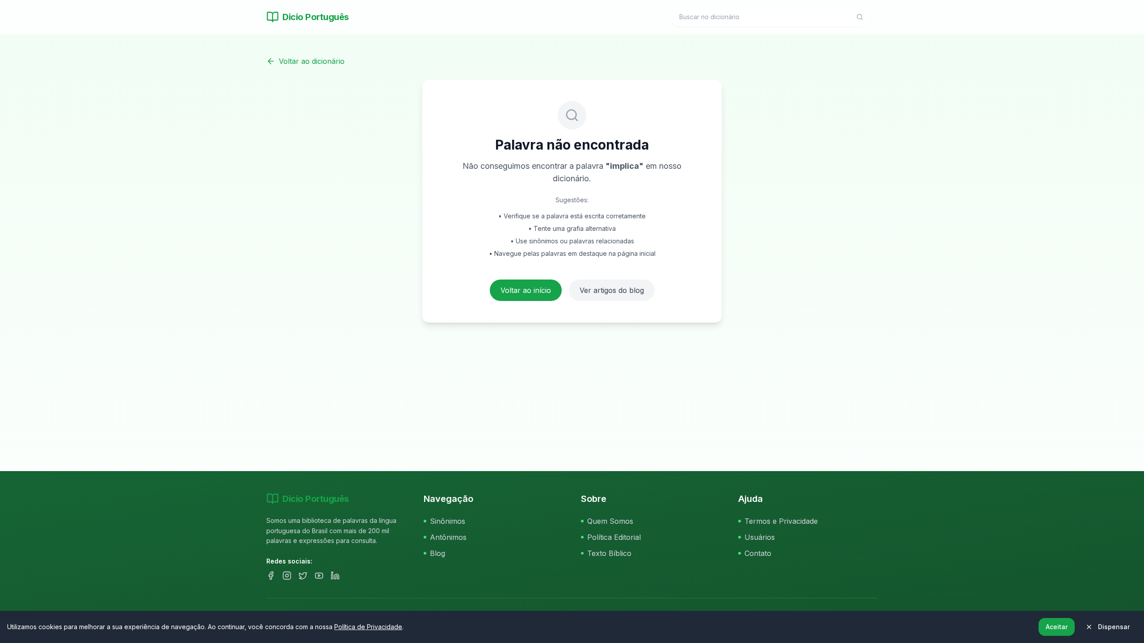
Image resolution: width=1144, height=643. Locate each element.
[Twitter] (303, 575)
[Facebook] (270, 575)
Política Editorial (614, 537)
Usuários (759, 537)
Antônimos (448, 537)
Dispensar (1114, 626)
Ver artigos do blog (612, 290)
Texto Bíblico (609, 553)
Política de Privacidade (368, 626)
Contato (757, 553)
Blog (437, 553)
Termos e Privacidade (781, 521)
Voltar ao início (525, 290)
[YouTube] (319, 575)
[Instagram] (286, 575)
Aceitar (1057, 626)
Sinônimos (447, 521)
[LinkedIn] (335, 575)
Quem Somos (610, 521)
